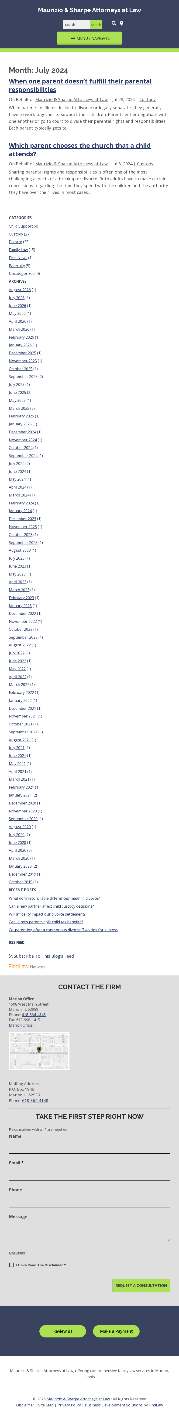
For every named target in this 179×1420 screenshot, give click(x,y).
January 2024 (20, 510)
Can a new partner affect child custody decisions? (51, 906)
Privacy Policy (69, 1405)
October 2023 (20, 534)
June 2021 (17, 755)
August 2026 (20, 289)
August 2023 (20, 550)
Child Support (21, 226)
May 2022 (17, 668)
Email (16, 1163)
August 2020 (20, 826)
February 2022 (21, 692)
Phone (15, 1189)
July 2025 (16, 384)
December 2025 (22, 352)
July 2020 (16, 834)
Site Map (46, 1405)
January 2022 (20, 700)
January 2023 (20, 605)
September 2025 (23, 376)
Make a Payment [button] (116, 1331)
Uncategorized (21, 273)
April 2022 (17, 676)
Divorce (15, 241)
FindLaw (156, 1405)
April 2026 (17, 321)
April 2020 (17, 850)
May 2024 (17, 479)
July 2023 (16, 558)
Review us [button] (62, 1331)
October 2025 (20, 368)
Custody (147, 99)
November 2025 (23, 360)
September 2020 (23, 818)
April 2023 (17, 581)
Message (18, 1216)
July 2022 (16, 653)
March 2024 (19, 495)
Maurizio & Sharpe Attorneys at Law (71, 99)
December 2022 (22, 613)
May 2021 (17, 763)
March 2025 (19, 408)
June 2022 (17, 660)
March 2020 (19, 858)
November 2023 (23, 526)
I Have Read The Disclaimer (41, 1265)
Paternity (17, 265)
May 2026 (17, 313)
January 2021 (20, 795)
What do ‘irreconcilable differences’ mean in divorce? (54, 898)
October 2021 (20, 724)
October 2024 (20, 447)
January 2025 (20, 424)
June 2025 (17, 392)
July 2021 (16, 747)
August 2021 (20, 740)
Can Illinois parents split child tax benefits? (46, 921)
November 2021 (23, 716)
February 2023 (21, 597)
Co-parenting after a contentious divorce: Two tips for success (63, 929)
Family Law (18, 249)
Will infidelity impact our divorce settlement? (47, 914)
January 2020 (20, 866)
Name (15, 1136)
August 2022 (20, 645)
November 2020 (23, 811)
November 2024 (23, 439)
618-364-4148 (34, 1014)
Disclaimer (17, 1252)
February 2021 (21, 787)
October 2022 (20, 629)
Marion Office (21, 1025)
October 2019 (20, 881)
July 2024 (16, 463)
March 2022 (19, 684)
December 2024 (22, 432)
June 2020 (17, 842)
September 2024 (23, 455)
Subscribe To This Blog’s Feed (44, 956)
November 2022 (23, 621)
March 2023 (19, 589)
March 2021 (19, 779)
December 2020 (22, 803)
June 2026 (17, 305)
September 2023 (23, 542)
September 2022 (23, 637)
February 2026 (21, 337)
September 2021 (23, 732)
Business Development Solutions (114, 1405)
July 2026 (16, 297)
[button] (89, 38)
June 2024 (17, 471)
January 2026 (20, 345)
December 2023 (22, 518)
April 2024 (17, 487)
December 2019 (22, 874)
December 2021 (22, 708)
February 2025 (21, 416)
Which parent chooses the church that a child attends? (80, 149)
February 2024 (21, 503)
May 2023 (17, 574)
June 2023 (17, 566)
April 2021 (17, 771)
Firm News (18, 257)
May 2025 (17, 400)
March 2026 (19, 329)
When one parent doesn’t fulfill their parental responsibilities (80, 85)
